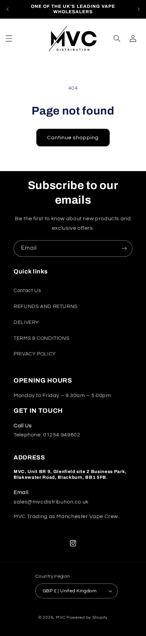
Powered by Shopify (87, 617)
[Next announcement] (138, 9)
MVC (61, 617)
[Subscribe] (124, 248)
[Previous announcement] (7, 9)
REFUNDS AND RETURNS (45, 306)
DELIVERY (26, 322)
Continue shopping (73, 137)
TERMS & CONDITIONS (41, 338)
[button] (9, 38)
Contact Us (27, 290)
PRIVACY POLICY (35, 353)
